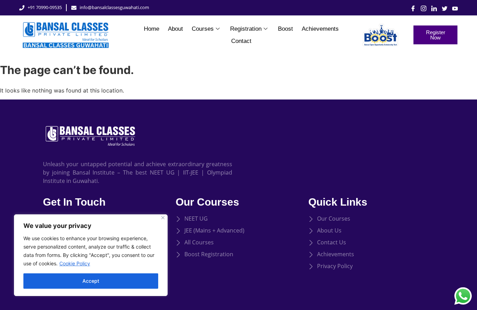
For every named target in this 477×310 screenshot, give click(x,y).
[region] (91, 255)
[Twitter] (442, 7)
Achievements (320, 28)
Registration (246, 28)
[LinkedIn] (431, 7)
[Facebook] (410, 7)
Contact (241, 41)
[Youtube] (452, 7)
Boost (285, 28)
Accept (90, 281)
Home (151, 28)
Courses (203, 28)
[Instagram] (421, 7)
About (175, 28)
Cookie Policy (74, 263)
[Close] (162, 217)
